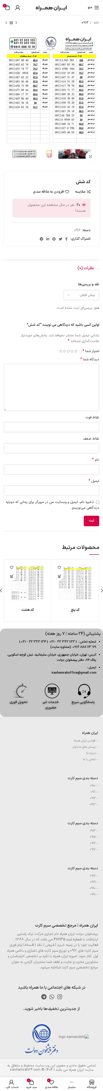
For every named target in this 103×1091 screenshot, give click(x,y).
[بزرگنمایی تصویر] (91, 157)
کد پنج (75, 610)
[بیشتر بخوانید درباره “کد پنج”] (59, 576)
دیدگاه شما (89, 359)
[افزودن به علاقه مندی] (59, 567)
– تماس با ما (90, 759)
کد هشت (27, 610)
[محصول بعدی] (6, 23)
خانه (95, 22)
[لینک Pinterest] (54, 239)
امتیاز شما (90, 351)
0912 (85, 22)
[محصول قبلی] (16, 23)
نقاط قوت (92, 417)
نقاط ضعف (91, 438)
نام (95, 460)
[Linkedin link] (48, 239)
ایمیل (93, 481)
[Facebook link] (66, 239)
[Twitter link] (60, 239)
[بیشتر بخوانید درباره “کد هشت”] (12, 576)
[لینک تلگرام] (41, 239)
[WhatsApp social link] (52, 996)
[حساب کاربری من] (17, 8)
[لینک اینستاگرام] (60, 996)
